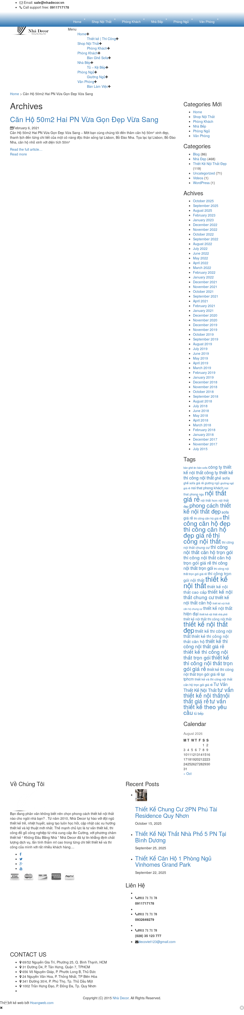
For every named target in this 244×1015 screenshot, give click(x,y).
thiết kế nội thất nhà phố (213, 614)
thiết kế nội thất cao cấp (205, 589)
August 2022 (202, 243)
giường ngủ (212, 483)
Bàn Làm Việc (97, 86)
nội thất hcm (209, 500)
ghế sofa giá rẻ (193, 483)
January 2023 (203, 219)
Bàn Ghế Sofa (97, 57)
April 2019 (200, 363)
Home (81, 33)
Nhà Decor (121, 997)
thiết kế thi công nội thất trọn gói (205, 654)
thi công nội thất (202, 538)
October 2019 (203, 334)
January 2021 (203, 310)
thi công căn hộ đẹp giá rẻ (204, 532)
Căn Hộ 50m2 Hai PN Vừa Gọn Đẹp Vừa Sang (84, 119)
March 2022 (202, 267)
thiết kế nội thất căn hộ (206, 600)
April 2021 (200, 301)
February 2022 (204, 272)
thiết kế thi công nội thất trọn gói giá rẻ (208, 662)
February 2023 (204, 215)
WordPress (201, 182)
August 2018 (202, 401)
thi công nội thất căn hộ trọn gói (208, 549)
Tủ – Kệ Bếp (96, 67)
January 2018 (203, 434)
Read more (18, 154)
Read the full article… (26, 149)
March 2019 (202, 367)
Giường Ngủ (96, 76)
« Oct (187, 773)
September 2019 (205, 339)
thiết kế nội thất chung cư (208, 594)
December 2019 (205, 324)
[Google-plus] (21, 863)
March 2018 (202, 424)
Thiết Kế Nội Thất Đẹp (210, 163)
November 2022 (205, 229)
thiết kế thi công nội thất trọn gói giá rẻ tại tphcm (208, 674)
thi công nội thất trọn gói (205, 565)
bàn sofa (202, 467)
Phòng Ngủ (85, 72)
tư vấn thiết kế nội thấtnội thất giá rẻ (208, 695)
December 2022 (205, 224)
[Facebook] (20, 854)
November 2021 (205, 286)
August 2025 (202, 210)
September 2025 (205, 205)
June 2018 (201, 410)
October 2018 (203, 391)
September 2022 (205, 239)
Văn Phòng (85, 81)
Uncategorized (204, 173)
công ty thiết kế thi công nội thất (208, 475)
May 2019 (200, 358)
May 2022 (200, 258)
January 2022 (203, 277)
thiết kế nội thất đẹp (205, 627)
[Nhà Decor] (34, 799)
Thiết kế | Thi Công (101, 38)
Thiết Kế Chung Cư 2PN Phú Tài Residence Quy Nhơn (176, 812)
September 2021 (205, 296)
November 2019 (205, 329)
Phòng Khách (97, 48)
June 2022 (201, 253)
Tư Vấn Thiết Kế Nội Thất (205, 687)
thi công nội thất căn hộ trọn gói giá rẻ (207, 560)
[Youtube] (21, 868)
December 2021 (205, 281)
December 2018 (205, 382)
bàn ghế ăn (189, 467)
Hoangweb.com (42, 1002)
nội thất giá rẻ (204, 496)
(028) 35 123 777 (148, 935)
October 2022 (203, 234)
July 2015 (200, 448)
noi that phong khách (207, 487)
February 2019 (204, 372)
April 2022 (200, 262)
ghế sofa (222, 478)
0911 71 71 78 (147, 898)
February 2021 (204, 305)
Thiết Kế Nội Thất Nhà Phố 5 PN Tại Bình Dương (180, 836)
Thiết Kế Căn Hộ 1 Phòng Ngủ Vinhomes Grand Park (173, 861)
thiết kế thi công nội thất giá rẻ (205, 644)
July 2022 (200, 248)
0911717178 (144, 903)
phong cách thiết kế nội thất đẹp (207, 508)
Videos (198, 177)
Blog (196, 154)
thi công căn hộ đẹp (206, 520)
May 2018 (200, 415)
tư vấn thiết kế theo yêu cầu (205, 706)
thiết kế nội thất (205, 582)
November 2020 (205, 320)
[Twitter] (21, 858)
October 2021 (203, 291)
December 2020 (205, 315)
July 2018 (200, 405)
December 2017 (205, 439)
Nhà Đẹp (199, 158)
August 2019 (202, 343)
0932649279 (144, 919)
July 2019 (200, 348)
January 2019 (203, 377)
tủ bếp (198, 713)
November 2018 (205, 386)
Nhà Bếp (84, 62)
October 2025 (203, 200)
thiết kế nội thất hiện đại (207, 611)
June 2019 (201, 353)
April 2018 (200, 420)
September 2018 (205, 396)
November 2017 (205, 444)
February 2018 (204, 429)
